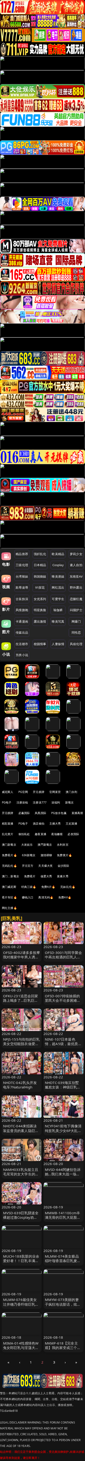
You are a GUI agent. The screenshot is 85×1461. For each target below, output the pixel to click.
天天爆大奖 (45, 866)
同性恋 (76, 632)
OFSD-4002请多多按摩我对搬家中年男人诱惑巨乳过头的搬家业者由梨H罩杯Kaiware (21, 959)
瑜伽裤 (58, 610)
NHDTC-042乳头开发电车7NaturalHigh (20, 1084)
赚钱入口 (28, 897)
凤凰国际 (40, 813)
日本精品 (40, 565)
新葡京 (69, 802)
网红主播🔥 (9, 908)
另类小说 (22, 655)
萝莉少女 (76, 554)
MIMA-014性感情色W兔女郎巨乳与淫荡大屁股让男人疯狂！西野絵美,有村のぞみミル (21, 1350)
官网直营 (55, 792)
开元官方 (28, 866)
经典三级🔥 (28, 887)
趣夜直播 (40, 834)
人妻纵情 (58, 644)
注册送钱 (22, 802)
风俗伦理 (76, 644)
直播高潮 (77, 813)
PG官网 (23, 792)
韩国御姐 (40, 576)
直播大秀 (62, 876)
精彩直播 (7, 824)
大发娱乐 (27, 845)
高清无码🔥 (45, 897)
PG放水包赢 (59, 813)
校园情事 (40, 644)
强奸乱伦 (40, 554)
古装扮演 (22, 599)
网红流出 (58, 587)
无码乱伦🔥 (9, 866)
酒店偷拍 (38, 824)
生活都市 (22, 644)
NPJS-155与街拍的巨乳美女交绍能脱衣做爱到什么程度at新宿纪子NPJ (21, 1046)
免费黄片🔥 (64, 855)
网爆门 (76, 621)
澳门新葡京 (9, 845)
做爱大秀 (46, 876)
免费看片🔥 (9, 855)
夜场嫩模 (57, 834)
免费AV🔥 (64, 897)
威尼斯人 (7, 792)
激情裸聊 (46, 855)
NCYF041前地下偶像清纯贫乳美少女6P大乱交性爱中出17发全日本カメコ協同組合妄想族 (63, 1133)
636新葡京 (29, 855)
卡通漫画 (22, 621)
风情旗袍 (22, 610)
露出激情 (40, 621)
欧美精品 (58, 554)
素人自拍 (76, 565)
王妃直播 (71, 824)
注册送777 (40, 802)
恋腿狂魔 (76, 599)
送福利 (55, 802)
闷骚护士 (76, 610)
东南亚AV (76, 576)
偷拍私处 (24, 834)
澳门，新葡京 (10, 876)
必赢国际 (24, 813)
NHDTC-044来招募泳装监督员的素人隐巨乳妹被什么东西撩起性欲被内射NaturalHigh (21, 1133)
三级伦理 (22, 565)
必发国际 (73, 834)
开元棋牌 (38, 792)
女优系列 (40, 599)
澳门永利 (71, 792)
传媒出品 (22, 632)
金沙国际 (63, 866)
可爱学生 (58, 599)
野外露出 (76, 587)
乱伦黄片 (7, 834)
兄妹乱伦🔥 (67, 887)
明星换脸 (40, 610)
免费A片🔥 (48, 887)
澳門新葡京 (45, 845)
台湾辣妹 (22, 576)
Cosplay (58, 565)
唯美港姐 (58, 576)
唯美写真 (58, 621)
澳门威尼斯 (9, 887)
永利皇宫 (62, 845)
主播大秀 (55, 824)
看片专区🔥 (9, 897)
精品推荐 (22, 554)
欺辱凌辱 (22, 587)
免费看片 (30, 876)
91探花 (40, 587)
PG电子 (7, 802)
